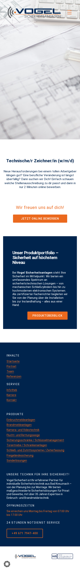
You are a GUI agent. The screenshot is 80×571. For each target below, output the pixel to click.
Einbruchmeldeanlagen (21, 419)
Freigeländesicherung (20, 455)
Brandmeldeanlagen (19, 424)
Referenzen (14, 376)
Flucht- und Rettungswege (23, 435)
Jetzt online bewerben (40, 218)
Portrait (11, 366)
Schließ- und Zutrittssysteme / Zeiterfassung (35, 450)
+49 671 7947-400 (25, 533)
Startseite (13, 361)
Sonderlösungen (17, 460)
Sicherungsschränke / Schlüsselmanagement (35, 440)
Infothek (12, 390)
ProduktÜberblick (47, 315)
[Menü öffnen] (69, 12)
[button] (7, 564)
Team (10, 371)
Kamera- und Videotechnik (23, 429)
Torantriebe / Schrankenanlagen (27, 445)
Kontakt (12, 400)
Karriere (11, 395)
